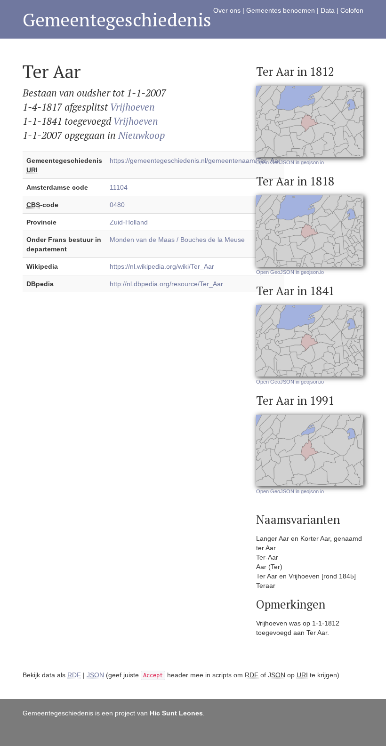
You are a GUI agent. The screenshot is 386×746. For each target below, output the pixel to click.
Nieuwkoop (141, 135)
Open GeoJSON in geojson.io (290, 162)
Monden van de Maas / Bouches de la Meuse (177, 239)
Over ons (227, 10)
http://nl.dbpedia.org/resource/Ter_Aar (166, 284)
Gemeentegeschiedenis (117, 20)
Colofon (351, 10)
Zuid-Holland (129, 222)
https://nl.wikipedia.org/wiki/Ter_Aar (162, 266)
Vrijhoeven (132, 106)
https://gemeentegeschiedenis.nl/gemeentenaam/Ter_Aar (195, 160)
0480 (117, 205)
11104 (119, 187)
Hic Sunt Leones (176, 713)
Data (328, 10)
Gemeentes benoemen (280, 10)
